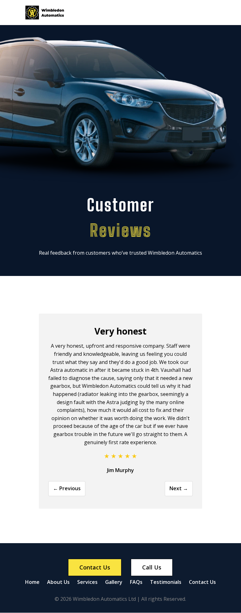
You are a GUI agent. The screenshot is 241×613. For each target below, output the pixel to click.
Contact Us (202, 582)
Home (32, 582)
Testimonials (165, 582)
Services (87, 582)
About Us (58, 582)
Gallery (113, 582)
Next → (178, 488)
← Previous (67, 488)
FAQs (136, 582)
